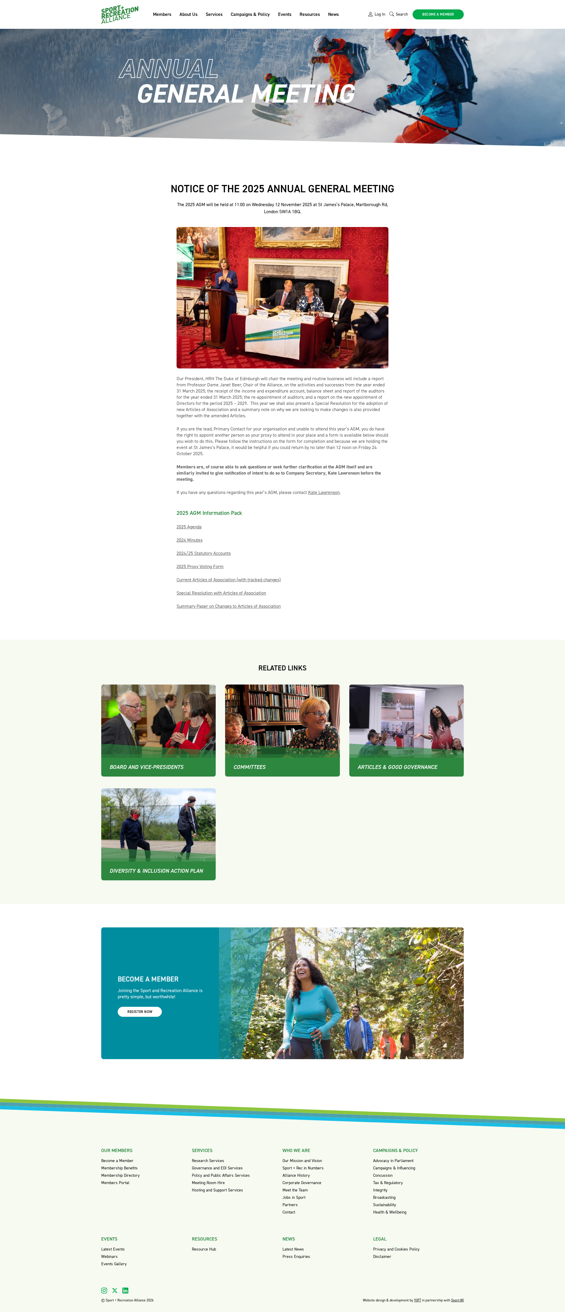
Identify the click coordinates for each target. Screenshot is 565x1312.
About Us (188, 14)
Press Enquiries (296, 1256)
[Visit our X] (115, 1290)
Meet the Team (295, 1190)
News (333, 14)
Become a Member (117, 1161)
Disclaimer (382, 1256)
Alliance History (296, 1175)
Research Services (208, 1161)
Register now (139, 1011)
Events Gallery (114, 1264)
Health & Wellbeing (389, 1212)
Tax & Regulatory (388, 1183)
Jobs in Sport (293, 1197)
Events (284, 14)
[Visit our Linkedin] (125, 1290)
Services (214, 14)
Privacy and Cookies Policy (396, 1249)
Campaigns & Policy (250, 14)
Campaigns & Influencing (394, 1168)
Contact (288, 1212)
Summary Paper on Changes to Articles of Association (229, 606)
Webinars (109, 1256)
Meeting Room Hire (208, 1183)
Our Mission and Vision (302, 1161)
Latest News (293, 1249)
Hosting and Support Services (217, 1190)
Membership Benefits (119, 1168)
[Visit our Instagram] (104, 1290)
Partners (290, 1205)
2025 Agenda (189, 527)
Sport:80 (457, 1300)
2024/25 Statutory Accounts (204, 553)
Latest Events (113, 1249)
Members (162, 14)
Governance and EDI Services (217, 1168)
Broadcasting (384, 1197)
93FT (417, 1300)
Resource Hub (204, 1249)
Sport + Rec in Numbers (303, 1168)
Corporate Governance (301, 1183)
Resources (310, 14)
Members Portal (115, 1183)
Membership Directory (120, 1175)
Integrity (380, 1190)
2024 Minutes (189, 540)
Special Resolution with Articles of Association (221, 593)
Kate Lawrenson (324, 492)
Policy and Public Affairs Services (221, 1175)
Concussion (383, 1175)
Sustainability (384, 1205)
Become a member (438, 14)
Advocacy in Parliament (393, 1161)
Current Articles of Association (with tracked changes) (229, 580)
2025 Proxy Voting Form (200, 566)
